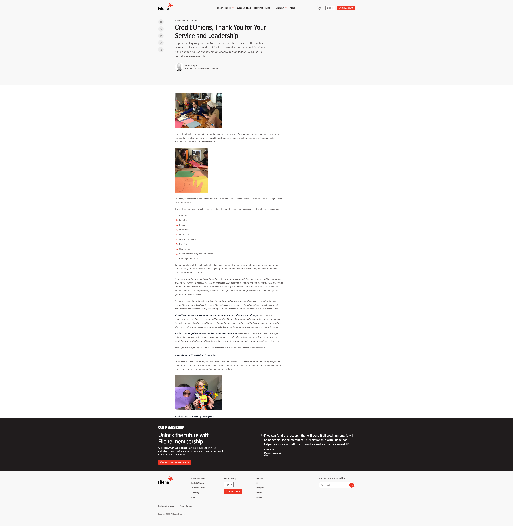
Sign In (330, 7)
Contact (259, 497)
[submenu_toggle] (233, 8)
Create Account (346, 7)
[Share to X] (161, 29)
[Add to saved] (161, 49)
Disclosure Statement (166, 506)
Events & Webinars (244, 7)
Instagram (260, 488)
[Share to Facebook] (161, 22)
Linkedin (259, 492)
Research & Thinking (223, 7)
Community (280, 7)
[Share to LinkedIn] (161, 35)
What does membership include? (175, 462)
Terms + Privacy (186, 506)
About (292, 7)
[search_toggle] (318, 8)
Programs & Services (262, 7)
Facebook (259, 478)
